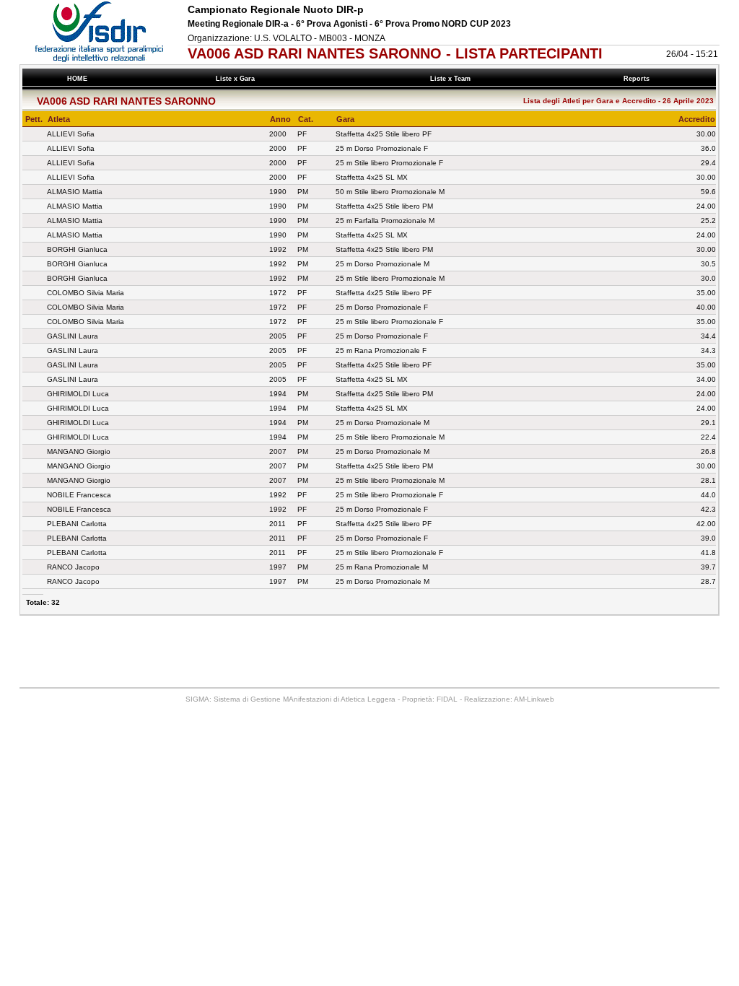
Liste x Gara (237, 78)
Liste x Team (452, 78)
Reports (638, 78)
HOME (77, 78)
